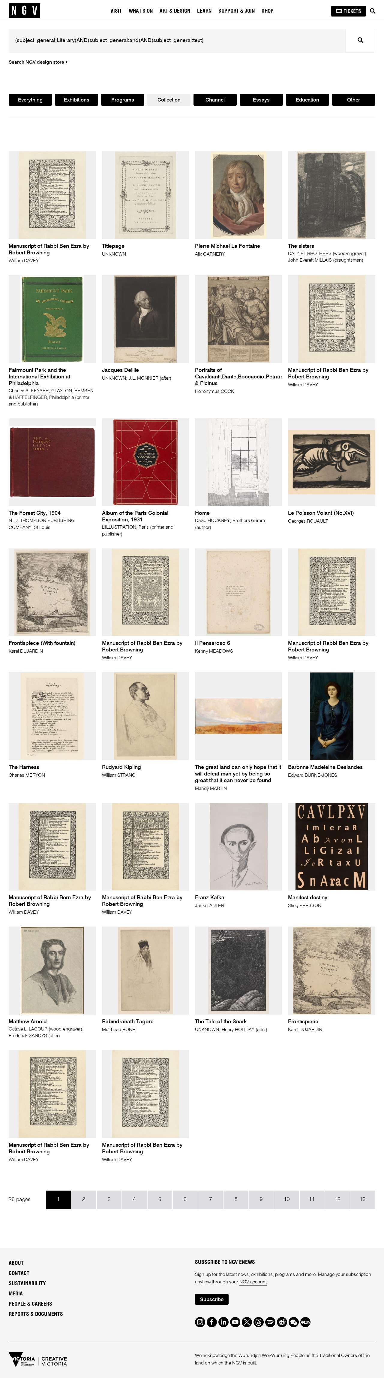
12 (337, 1199)
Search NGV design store (37, 62)
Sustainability (27, 1283)
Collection (169, 100)
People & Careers (30, 1304)
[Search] (372, 11)
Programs (122, 100)
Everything (30, 100)
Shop (268, 11)
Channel (215, 100)
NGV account (253, 1282)
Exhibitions (76, 100)
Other (353, 100)
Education (307, 100)
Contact (19, 1273)
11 (312, 1199)
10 (287, 1199)
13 (363, 1199)
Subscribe (212, 1299)
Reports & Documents (36, 1314)
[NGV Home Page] (24, 10)
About (16, 1263)
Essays (261, 100)
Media (16, 1294)
